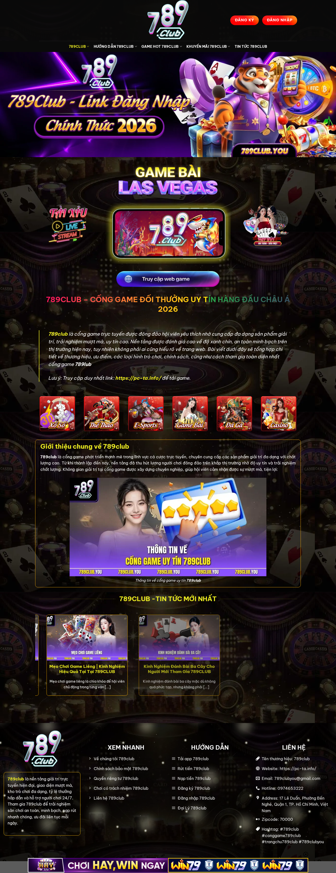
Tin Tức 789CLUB (251, 46)
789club (58, 334)
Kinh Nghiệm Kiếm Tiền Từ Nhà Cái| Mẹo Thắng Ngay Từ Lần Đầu (227, 668)
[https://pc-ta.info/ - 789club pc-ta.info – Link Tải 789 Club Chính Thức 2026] (168, 20)
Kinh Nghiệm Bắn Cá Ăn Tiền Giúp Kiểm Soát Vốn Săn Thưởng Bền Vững (125, 671)
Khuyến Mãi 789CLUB (206, 46)
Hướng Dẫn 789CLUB (114, 46)
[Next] (298, 660)
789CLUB (77, 46)
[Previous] (38, 660)
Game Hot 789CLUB (160, 46)
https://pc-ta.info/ (138, 378)
